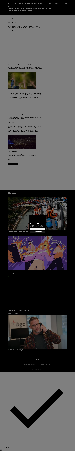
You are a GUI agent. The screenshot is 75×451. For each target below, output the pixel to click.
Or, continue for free (37, 234)
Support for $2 (37, 229)
